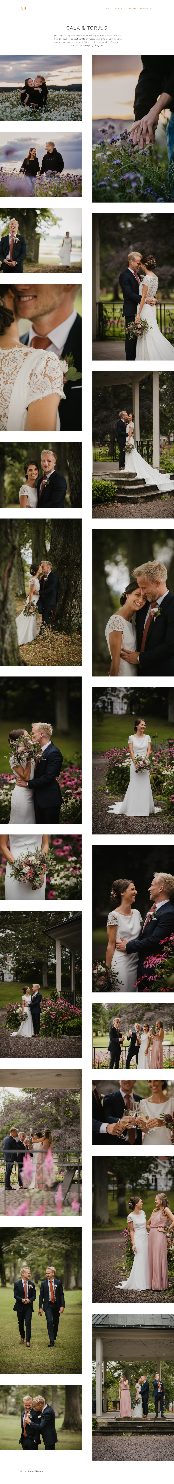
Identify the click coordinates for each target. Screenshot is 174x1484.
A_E (23, 9)
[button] (118, 8)
